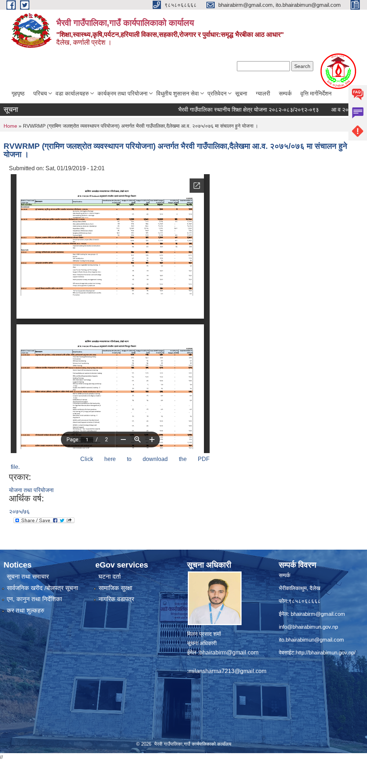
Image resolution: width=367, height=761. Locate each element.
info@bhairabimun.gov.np (308, 627)
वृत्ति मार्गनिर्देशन (316, 93)
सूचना (241, 93)
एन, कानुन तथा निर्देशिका (34, 599)
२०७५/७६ (19, 512)
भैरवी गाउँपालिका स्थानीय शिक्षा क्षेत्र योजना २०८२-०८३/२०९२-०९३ (232, 110)
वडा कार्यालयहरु (72, 93)
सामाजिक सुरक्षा (115, 588)
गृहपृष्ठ (18, 93)
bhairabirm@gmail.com (228, 652)
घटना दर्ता (110, 576)
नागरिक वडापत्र (116, 599)
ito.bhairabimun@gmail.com (311, 640)
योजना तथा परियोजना (31, 490)
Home (10, 126)
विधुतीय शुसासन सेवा (177, 93)
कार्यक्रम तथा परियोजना (122, 93)
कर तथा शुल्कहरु (25, 610)
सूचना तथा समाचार (28, 576)
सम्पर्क (285, 93)
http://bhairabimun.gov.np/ (326, 652)
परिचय (40, 93)
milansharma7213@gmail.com (227, 671)
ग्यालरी (263, 93)
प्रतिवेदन (217, 93)
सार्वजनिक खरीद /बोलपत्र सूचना (42, 588)
